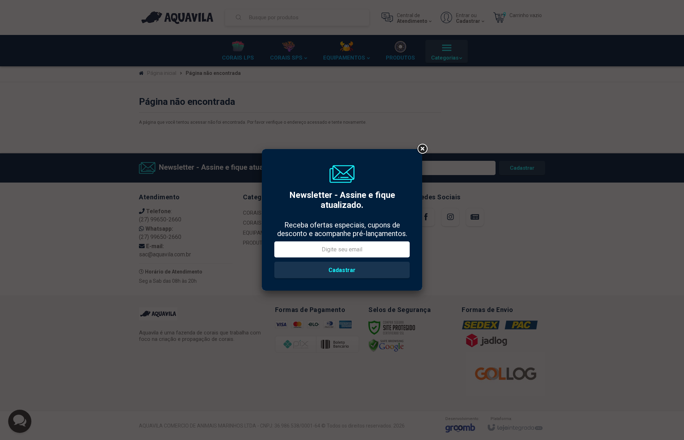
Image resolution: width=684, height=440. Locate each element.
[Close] (422, 149)
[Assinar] (342, 270)
